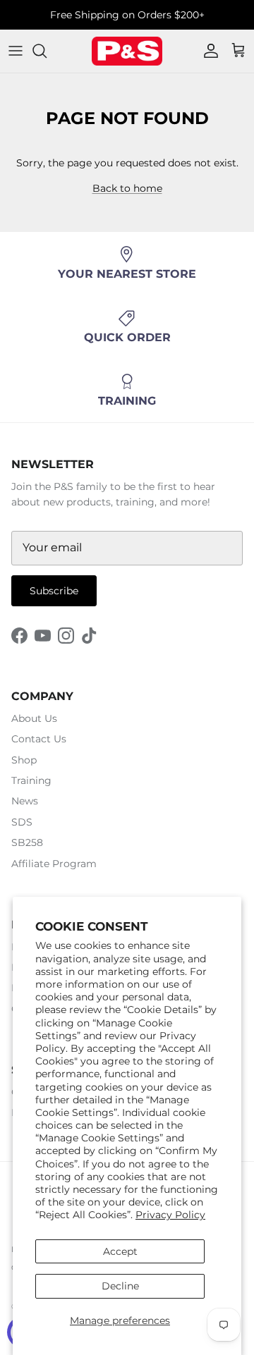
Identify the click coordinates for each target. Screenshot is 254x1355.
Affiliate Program (54, 863)
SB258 (27, 842)
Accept (120, 1251)
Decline (120, 1286)
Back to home (127, 188)
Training (31, 780)
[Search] (46, 50)
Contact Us (38, 738)
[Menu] (15, 50)
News (24, 801)
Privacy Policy (170, 1214)
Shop (24, 760)
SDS (21, 822)
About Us (34, 718)
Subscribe (54, 590)
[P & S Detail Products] (127, 51)
